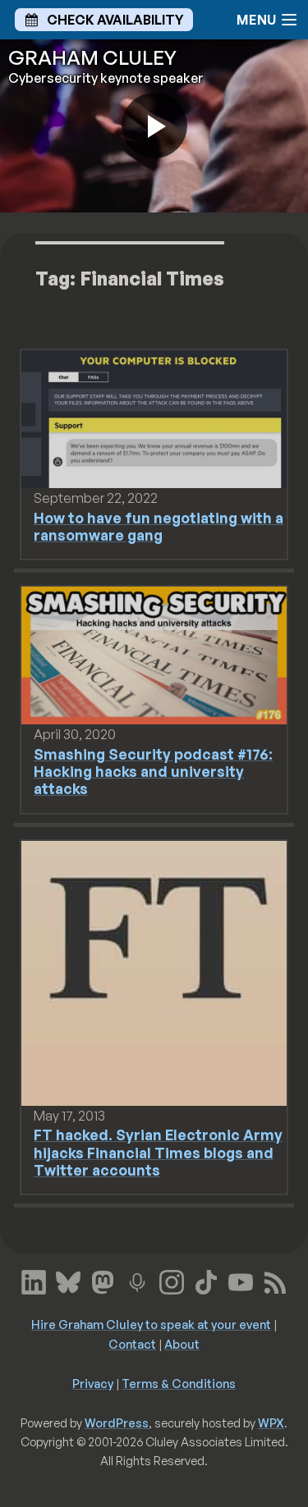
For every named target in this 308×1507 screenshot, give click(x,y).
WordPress (117, 1422)
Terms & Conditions (179, 1383)
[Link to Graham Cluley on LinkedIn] (33, 1280)
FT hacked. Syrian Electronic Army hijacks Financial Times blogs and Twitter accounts (158, 1152)
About (182, 1343)
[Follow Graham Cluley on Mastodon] (102, 1280)
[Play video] (154, 125)
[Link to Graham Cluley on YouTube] (240, 1280)
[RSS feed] (275, 1280)
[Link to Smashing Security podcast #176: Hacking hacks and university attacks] (154, 654)
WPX (271, 1422)
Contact (132, 1343)
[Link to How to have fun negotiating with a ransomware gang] (154, 417)
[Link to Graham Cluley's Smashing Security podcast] (137, 1280)
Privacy (92, 1383)
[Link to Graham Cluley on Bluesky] (68, 1280)
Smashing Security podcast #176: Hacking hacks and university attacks (153, 771)
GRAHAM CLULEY (92, 57)
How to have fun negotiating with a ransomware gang (158, 526)
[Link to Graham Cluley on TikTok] (206, 1280)
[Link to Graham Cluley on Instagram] (171, 1280)
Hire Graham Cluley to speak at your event (151, 1324)
